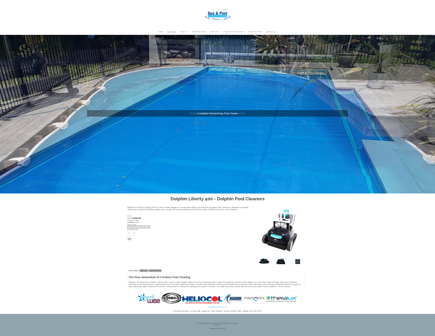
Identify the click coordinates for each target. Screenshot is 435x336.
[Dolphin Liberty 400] (281, 254)
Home (161, 32)
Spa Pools (215, 32)
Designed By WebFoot (217, 328)
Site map (234, 323)
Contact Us (271, 32)
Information (133, 271)
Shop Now (171, 32)
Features (144, 271)
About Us (184, 32)
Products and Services (234, 32)
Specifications (155, 271)
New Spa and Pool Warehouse (218, 323)
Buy (129, 239)
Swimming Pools (199, 32)
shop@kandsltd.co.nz (217, 307)
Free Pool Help (255, 32)
